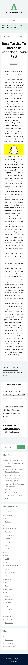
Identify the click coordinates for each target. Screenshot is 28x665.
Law (6, 576)
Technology (8, 609)
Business (8, 522)
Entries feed (9, 640)
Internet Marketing (11, 572)
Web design (9, 619)
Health (7, 559)
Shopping (8, 596)
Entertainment (9, 535)
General (7, 555)
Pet (6, 582)
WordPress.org (10, 646)
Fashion (7, 539)
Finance (7, 542)
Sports (7, 606)
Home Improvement (11, 566)
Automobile (8, 515)
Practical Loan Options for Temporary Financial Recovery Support (14, 495)
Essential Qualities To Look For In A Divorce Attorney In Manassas (14, 463)
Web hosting (9, 623)
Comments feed (10, 643)
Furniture (8, 549)
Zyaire (9, 36)
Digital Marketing (10, 528)
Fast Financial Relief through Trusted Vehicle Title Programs (14, 486)
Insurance (8, 569)
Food (6, 545)
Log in (7, 636)
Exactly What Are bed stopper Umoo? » (12, 374)
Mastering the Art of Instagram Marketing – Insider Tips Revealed (11, 428)
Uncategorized (9, 616)
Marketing (8, 579)
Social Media (13, 64)
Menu (14, 20)
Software (8, 603)
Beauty (7, 518)
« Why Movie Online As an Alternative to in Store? (11, 368)
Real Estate (8, 589)
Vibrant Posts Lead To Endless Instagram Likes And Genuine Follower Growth (14, 394)
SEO (6, 592)
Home (7, 562)
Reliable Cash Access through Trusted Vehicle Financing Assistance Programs (14, 478)
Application (8, 512)
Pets (6, 586)
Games (7, 552)
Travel (7, 613)
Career (7, 525)
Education (8, 532)
